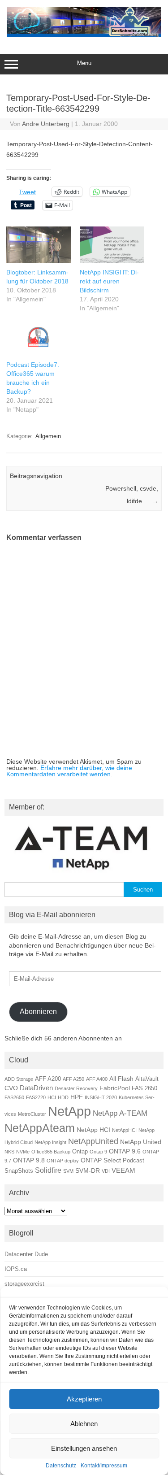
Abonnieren (38, 1011)
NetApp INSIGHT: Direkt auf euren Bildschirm (109, 281)
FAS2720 (36, 1097)
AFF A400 (97, 1079)
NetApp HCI (93, 1129)
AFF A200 (48, 1079)
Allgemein (48, 436)
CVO (11, 1088)
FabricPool (114, 1088)
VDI (106, 1171)
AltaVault (147, 1079)
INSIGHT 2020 (101, 1097)
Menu (84, 63)
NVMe (23, 1151)
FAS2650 (14, 1097)
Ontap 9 (98, 1151)
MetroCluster (32, 1114)
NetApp (69, 1111)
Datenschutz (61, 1465)
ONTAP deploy (63, 1160)
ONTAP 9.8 (29, 1160)
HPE (76, 1097)
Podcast (133, 1160)
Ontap (80, 1152)
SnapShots (18, 1171)
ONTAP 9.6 (125, 1151)
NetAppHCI (124, 1130)
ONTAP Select (101, 1160)
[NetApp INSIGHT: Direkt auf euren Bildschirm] (112, 244)
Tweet (27, 191)
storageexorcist (24, 1283)
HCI (51, 1097)
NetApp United (140, 1141)
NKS (9, 1151)
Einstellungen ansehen (84, 1448)
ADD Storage (18, 1079)
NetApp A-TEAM (120, 1113)
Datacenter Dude (26, 1254)
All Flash (121, 1078)
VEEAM (123, 1170)
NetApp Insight (50, 1142)
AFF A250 (73, 1079)
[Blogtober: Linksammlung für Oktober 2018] (38, 244)
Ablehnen (84, 1423)
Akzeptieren (84, 1399)
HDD (63, 1097)
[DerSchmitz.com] (84, 35)
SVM (68, 1171)
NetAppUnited (93, 1141)
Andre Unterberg (45, 123)
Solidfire (48, 1170)
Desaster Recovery (76, 1088)
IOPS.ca (15, 1269)
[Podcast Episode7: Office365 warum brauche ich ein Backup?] (38, 337)
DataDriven (36, 1088)
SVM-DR (87, 1170)
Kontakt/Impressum (104, 1465)
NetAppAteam (39, 1128)
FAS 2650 (144, 1088)
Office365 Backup (50, 1151)
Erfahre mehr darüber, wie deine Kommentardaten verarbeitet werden (69, 771)
